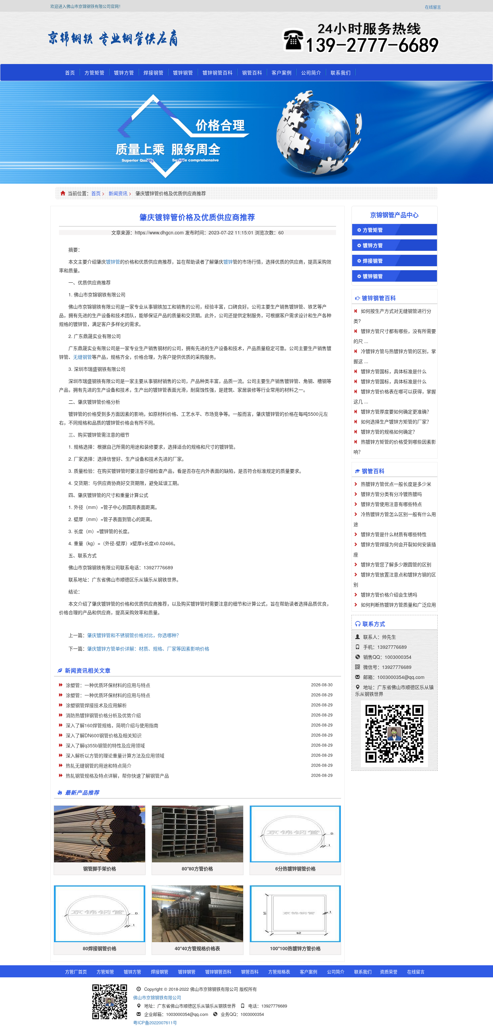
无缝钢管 (82, 356)
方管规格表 (279, 971)
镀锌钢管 (183, 72)
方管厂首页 (76, 971)
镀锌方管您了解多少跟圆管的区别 (396, 564)
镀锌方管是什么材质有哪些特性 (394, 534)
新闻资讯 (118, 193)
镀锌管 (113, 261)
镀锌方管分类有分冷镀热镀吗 (391, 494)
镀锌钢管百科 (218, 72)
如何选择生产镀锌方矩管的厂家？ (396, 421)
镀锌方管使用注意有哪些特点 (391, 504)
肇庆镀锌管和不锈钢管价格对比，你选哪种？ (134, 635)
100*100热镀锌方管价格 (295, 948)
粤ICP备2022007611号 (155, 1022)
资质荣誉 (388, 971)
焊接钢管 (154, 72)
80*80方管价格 (197, 868)
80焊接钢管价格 (99, 948)
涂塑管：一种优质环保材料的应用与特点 (108, 685)
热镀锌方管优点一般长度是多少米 (396, 483)
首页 (70, 72)
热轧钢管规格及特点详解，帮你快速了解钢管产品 (117, 775)
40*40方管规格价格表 (197, 948)
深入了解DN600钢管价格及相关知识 (104, 735)
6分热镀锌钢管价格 (295, 868)
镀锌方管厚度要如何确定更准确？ (396, 411)
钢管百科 (252, 72)
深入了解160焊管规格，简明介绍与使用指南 (112, 725)
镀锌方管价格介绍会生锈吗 (389, 594)
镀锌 (228, 261)
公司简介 (311, 72)
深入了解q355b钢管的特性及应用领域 (105, 745)
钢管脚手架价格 (99, 868)
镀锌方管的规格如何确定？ (389, 431)
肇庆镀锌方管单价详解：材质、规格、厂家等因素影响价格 (148, 648)
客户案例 (282, 72)
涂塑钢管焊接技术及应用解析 (96, 705)
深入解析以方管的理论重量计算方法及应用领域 (115, 755)
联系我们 (341, 72)
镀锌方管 (124, 72)
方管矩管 (95, 72)
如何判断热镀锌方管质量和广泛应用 (398, 604)
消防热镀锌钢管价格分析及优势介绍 (103, 715)
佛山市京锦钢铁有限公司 (157, 997)
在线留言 (433, 7)
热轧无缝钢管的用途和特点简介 (98, 765)
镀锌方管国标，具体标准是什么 (394, 371)
